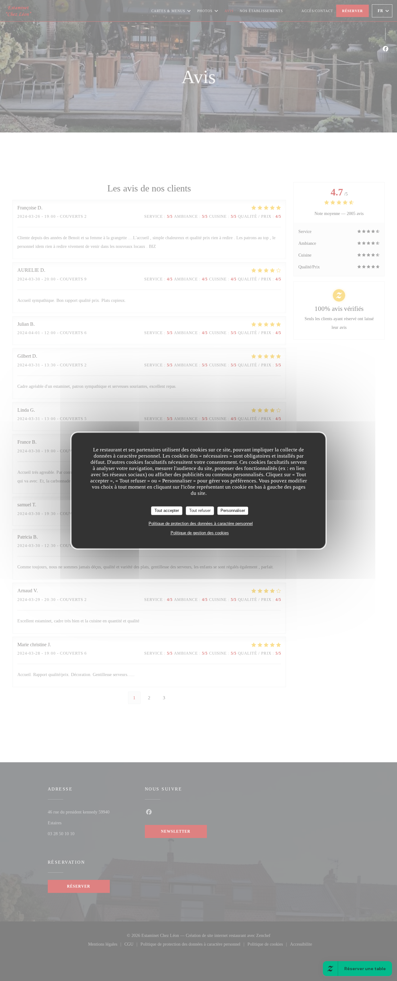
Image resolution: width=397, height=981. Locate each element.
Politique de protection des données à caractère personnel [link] (201, 523)
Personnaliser (233, 510)
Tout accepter (166, 510)
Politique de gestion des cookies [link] (200, 533)
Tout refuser (200, 510)
